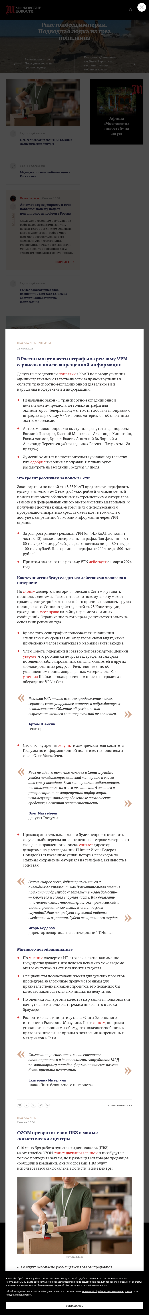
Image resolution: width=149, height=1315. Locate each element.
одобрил (38, 462)
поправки (67, 374)
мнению (36, 958)
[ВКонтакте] (19, 1105)
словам (29, 592)
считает (86, 845)
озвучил (65, 746)
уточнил (30, 677)
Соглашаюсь (74, 1305)
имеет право (48, 612)
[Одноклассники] (26, 1105)
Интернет (45, 342)
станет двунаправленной (75, 1153)
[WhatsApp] (47, 1105)
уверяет (30, 657)
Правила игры (27, 342)
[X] (33, 1105)
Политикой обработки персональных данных (107, 1291)
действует (98, 562)
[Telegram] (40, 1105)
